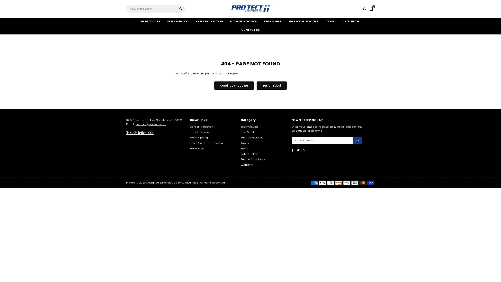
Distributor (351, 21)
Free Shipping (177, 21)
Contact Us (250, 30)
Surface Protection (303, 21)
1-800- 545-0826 (140, 132)
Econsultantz (189, 182)
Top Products (249, 127)
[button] (371, 9)
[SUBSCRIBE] (357, 140)
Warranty (247, 165)
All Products (150, 21)
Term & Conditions (253, 159)
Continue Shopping (234, 86)
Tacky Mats (197, 148)
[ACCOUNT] (364, 9)
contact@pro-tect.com (151, 124)
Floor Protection (243, 21)
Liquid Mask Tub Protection (207, 143)
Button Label (271, 86)
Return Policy (249, 154)
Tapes (330, 21)
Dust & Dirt (273, 21)
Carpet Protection (208, 21)
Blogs (244, 148)
